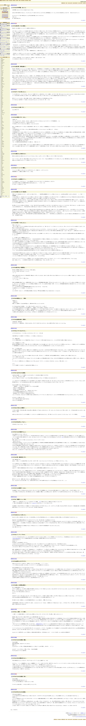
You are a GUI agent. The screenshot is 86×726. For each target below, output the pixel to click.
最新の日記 (63, 719)
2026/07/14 (8, 23)
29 (7, 16)
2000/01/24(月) (14, 532)
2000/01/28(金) (14, 637)
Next (7, 11)
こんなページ (34, 503)
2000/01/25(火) (14, 558)
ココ (40, 501)
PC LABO (10, 0)
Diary (30, 0)
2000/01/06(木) (14, 114)
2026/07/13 (8, 25)
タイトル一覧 (70, 719)
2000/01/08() (14, 165)
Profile (7, 0)
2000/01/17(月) (14, 405)
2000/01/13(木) (14, 295)
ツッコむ (83, 20)
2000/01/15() (14, 328)
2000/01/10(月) (14, 189)
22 (7, 15)
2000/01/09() (14, 176)
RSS (66, 719)
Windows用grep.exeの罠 (3, 24)
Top (0, 0)
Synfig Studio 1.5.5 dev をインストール (5, 33)
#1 (11, 7)
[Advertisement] (68, 723)
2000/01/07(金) (14, 151)
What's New (4, 0)
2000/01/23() (14, 512)
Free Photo (26, 0)
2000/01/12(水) (14, 265)
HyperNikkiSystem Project (82, 716)
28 (6, 16)
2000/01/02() (14, 23)
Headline (59, 719)
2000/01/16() (14, 370)
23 (2, 16)
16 (2, 15)
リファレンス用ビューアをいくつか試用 (5, 27)
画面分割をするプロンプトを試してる (5, 31)
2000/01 (5, 11)
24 (3, 16)
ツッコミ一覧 (80, 719)
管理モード (55, 719)
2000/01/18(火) (14, 419)
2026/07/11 (8, 32)
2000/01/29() (14, 655)
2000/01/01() (14, 5)
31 (3, 17)
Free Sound (22, 0)
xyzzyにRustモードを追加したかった (4, 45)
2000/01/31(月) (14, 689)
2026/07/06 (8, 53)
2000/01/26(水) (14, 582)
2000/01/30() (14, 673)
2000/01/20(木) (14, 454)
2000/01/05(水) (14, 104)
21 (6, 15)
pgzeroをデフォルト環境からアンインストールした (5, 42)
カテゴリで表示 (7, 18)
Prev (2, 11)
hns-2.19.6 (77, 716)
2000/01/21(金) (14, 485)
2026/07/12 (8, 29)
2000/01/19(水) (14, 429)
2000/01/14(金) (14, 317)
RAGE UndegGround (16, 538)
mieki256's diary (83, 1)
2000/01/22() (14, 496)
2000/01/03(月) (14, 64)
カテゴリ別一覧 (75, 719)
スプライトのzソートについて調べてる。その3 (4, 55)
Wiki (19, 0)
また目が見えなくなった (3, 28)
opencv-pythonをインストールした (4, 40)
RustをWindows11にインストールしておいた (5, 52)
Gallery (17, 0)
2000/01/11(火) (14, 220)
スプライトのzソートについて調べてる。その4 (4, 50)
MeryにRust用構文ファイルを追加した (5, 47)
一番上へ (84, 719)
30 (2, 17)
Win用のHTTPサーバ (39, 623)
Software (14, 0)
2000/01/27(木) (14, 609)
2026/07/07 (8, 48)
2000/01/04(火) (14, 89)
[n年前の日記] (20, 5)
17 (3, 15)
